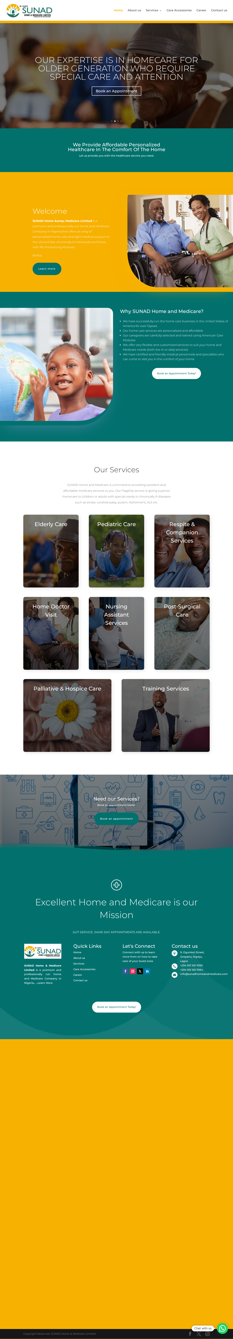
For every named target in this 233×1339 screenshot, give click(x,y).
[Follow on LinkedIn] (147, 971)
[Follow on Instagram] (133, 971)
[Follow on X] (140, 971)
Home (118, 10)
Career (201, 10)
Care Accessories (179, 10)
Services (152, 10)
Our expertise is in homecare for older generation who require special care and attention (116, 68)
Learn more (47, 268)
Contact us (219, 10)
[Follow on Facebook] (125, 971)
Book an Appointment (116, 91)
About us (134, 10)
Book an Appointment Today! (176, 373)
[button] (222, 1328)
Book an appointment (116, 818)
